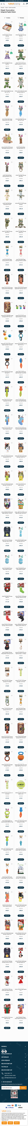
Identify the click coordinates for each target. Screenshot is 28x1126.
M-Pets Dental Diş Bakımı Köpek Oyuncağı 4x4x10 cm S (20, 541)
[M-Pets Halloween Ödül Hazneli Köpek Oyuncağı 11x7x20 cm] (7, 504)
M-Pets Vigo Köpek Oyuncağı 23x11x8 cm (21, 176)
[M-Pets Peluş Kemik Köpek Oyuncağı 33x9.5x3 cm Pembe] (21, 251)
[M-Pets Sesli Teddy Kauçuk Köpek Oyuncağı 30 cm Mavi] (21, 812)
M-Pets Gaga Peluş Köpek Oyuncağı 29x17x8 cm (7, 204)
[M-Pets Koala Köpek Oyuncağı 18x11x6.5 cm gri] (21, 111)
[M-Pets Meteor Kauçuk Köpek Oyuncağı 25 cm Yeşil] (7, 391)
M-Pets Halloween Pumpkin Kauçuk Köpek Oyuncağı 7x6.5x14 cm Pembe (21, 1018)
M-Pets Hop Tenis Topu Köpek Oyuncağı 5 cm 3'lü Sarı (21, 681)
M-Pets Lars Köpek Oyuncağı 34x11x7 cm (7, 232)
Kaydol (23, 1088)
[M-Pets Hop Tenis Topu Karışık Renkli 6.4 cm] (21, 784)
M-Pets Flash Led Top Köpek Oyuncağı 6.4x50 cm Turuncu (7, 962)
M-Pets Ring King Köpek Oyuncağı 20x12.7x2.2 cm (21, 344)
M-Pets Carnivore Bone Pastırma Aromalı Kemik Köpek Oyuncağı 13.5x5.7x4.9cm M (7, 737)
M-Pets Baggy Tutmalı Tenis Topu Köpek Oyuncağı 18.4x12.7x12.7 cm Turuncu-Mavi (21, 765)
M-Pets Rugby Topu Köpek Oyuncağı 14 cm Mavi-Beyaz (21, 878)
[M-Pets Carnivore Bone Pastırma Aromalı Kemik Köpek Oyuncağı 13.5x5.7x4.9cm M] (7, 728)
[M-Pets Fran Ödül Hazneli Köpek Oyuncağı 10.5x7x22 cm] (21, 897)
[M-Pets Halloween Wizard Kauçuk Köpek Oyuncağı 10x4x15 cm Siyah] (21, 616)
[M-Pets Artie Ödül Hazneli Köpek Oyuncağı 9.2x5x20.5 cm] (21, 448)
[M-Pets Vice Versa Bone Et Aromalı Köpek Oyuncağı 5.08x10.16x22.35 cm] (7, 897)
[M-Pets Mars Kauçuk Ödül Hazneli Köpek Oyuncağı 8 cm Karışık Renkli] (7, 335)
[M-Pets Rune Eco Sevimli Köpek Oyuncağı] (21, 195)
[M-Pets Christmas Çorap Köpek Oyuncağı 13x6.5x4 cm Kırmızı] (7, 616)
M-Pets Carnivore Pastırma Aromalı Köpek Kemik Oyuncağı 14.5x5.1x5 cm (21, 288)
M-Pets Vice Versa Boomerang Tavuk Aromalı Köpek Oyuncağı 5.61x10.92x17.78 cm (20, 428)
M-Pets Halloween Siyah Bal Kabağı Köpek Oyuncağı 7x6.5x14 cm (7, 653)
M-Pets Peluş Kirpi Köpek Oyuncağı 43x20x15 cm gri (7, 176)
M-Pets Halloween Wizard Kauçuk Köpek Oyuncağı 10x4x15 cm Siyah (21, 625)
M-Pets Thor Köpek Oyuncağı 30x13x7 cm (21, 232)
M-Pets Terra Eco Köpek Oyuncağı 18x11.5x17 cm (7, 92)
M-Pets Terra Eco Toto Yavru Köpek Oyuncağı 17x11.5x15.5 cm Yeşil (21, 64)
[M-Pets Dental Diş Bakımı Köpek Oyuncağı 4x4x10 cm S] (21, 532)
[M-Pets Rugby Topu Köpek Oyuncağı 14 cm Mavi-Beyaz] (21, 869)
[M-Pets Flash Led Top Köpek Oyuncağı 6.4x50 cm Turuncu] (7, 953)
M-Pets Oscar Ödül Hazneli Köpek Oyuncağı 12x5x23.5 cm (7, 934)
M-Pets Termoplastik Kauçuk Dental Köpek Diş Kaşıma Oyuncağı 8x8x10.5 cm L (21, 569)
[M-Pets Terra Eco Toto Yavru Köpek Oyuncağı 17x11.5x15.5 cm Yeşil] (21, 55)
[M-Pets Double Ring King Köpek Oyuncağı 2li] (7, 363)
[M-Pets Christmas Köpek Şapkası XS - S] (21, 981)
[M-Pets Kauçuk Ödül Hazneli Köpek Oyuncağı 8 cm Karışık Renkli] (21, 307)
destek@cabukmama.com (10, 1077)
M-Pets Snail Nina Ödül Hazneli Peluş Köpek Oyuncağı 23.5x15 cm (7, 148)
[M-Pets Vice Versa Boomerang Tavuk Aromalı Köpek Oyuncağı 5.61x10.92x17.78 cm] (21, 419)
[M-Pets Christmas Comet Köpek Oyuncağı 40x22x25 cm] (21, 953)
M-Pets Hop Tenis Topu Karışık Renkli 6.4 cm (21, 793)
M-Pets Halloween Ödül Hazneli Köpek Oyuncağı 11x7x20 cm (7, 513)
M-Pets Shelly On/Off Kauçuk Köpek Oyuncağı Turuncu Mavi (21, 372)
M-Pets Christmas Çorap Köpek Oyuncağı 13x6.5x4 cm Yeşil (21, 597)
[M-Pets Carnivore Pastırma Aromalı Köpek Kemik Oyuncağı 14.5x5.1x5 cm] (21, 279)
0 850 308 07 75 (8, 1073)
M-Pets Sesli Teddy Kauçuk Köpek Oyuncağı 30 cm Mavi (21, 821)
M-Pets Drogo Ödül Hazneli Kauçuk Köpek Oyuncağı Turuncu (7, 878)
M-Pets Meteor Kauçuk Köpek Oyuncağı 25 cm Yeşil (7, 400)
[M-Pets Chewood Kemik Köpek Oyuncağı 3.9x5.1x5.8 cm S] (21, 728)
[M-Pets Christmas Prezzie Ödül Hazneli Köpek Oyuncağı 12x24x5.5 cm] (21, 925)
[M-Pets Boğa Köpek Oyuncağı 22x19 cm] (21, 26)
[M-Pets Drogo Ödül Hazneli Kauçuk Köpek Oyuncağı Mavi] (21, 840)
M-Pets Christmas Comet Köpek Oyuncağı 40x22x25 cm (20, 962)
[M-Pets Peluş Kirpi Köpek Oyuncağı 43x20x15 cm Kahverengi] (21, 139)
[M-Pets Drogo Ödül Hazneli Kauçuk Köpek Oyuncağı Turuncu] (7, 869)
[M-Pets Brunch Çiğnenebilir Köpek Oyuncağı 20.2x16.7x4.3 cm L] (7, 307)
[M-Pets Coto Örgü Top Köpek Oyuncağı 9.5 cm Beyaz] (7, 672)
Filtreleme (22, 17)
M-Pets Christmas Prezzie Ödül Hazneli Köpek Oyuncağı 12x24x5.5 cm (20, 934)
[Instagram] (5, 1051)
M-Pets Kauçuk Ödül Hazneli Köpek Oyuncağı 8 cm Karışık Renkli (21, 316)
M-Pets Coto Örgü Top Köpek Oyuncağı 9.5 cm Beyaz (7, 681)
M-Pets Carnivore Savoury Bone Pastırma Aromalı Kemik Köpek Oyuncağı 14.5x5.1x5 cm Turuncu (7, 288)
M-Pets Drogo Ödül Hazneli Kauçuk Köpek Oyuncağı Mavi (21, 849)
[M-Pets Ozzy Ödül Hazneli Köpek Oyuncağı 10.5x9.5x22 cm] (7, 476)
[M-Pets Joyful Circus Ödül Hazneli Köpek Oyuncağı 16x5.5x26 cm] (21, 504)
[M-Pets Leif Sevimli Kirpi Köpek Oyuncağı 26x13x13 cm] (7, 700)
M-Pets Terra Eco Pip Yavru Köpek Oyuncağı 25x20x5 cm (21, 92)
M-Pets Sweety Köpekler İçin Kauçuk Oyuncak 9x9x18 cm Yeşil (7, 821)
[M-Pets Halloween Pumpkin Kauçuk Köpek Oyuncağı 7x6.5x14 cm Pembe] (21, 1009)
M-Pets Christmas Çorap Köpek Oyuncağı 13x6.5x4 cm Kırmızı (7, 625)
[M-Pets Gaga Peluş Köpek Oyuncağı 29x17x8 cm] (7, 195)
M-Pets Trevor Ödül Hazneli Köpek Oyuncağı (21, 485)
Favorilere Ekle (12, 22)
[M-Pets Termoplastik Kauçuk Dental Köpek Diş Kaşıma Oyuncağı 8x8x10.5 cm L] (21, 560)
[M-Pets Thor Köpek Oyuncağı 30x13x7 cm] (21, 223)
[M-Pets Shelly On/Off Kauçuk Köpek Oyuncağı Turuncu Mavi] (21, 363)
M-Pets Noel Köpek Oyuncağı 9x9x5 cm (7, 597)
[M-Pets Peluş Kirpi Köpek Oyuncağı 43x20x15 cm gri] (7, 167)
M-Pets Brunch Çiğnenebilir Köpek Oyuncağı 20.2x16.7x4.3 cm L (7, 316)
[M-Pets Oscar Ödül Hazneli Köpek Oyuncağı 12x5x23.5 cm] (7, 925)
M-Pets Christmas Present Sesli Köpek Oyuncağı (7, 1018)
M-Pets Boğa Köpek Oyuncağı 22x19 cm (21, 35)
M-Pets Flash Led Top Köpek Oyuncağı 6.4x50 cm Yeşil (7, 541)
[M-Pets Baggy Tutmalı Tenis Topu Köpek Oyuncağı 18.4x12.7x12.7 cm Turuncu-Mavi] (21, 756)
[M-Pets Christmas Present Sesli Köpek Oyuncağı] (7, 1009)
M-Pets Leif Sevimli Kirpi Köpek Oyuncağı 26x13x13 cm (7, 709)
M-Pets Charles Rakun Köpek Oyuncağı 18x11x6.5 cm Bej (7, 120)
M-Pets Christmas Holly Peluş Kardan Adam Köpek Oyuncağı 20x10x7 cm (7, 990)
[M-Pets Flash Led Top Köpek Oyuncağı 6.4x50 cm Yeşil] (7, 532)
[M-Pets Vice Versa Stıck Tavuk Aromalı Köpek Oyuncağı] (7, 419)
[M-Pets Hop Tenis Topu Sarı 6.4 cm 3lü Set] (7, 784)
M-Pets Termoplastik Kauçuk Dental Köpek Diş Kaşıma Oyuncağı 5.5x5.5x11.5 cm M (7, 569)
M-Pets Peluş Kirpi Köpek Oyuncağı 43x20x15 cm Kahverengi (21, 148)
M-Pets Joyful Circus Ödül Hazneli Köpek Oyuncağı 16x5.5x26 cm (21, 513)
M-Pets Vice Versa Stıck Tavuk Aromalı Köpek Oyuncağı (7, 428)
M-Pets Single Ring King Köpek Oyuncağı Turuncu (7, 765)
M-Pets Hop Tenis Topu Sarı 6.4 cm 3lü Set (7, 793)
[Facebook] (2, 1051)
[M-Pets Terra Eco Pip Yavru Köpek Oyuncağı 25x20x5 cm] (21, 83)
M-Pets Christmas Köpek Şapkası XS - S (21, 990)
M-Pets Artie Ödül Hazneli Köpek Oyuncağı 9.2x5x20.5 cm (21, 457)
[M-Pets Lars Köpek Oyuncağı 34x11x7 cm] (7, 223)
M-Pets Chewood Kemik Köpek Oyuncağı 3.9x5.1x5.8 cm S (21, 737)
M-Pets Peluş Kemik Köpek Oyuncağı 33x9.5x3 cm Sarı (21, 709)
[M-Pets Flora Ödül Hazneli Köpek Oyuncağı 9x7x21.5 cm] (7, 448)
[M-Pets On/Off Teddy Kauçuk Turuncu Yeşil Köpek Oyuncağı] (21, 391)
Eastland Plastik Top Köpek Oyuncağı (7, 35)
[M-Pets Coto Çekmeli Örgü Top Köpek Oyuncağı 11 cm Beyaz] (21, 644)
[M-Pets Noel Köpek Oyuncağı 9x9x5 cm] (7, 588)
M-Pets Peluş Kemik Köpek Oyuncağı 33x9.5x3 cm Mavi (7, 260)
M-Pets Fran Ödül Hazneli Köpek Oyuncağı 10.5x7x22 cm (21, 906)
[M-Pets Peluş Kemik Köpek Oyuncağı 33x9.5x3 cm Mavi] (7, 251)
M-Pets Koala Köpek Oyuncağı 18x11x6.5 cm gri (21, 120)
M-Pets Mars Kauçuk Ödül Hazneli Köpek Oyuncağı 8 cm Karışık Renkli (7, 344)
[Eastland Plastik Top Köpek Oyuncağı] (7, 26)
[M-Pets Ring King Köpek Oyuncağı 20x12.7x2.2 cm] (21, 335)
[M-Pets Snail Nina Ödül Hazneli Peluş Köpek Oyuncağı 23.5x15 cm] (7, 139)
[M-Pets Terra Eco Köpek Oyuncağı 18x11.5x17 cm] (7, 83)
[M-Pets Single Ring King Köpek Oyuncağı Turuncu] (7, 756)
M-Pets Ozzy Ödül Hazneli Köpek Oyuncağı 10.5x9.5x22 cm (7, 485)
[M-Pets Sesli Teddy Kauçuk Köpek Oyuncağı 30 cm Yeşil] (7, 840)
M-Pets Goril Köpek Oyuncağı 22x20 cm (7, 64)
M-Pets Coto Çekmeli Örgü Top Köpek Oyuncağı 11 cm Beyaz (21, 653)
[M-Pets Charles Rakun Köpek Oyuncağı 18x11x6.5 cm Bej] (7, 111)
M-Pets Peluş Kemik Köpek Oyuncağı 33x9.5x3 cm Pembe (21, 260)
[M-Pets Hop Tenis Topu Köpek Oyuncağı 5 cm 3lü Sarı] (21, 672)
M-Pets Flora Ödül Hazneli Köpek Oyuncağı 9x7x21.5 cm (7, 457)
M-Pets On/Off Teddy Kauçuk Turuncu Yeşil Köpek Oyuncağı (21, 400)
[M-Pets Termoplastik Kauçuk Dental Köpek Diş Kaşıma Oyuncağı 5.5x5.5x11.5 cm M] (7, 560)
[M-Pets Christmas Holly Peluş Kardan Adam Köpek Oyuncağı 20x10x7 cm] (7, 981)
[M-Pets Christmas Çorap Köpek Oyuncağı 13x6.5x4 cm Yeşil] (21, 588)
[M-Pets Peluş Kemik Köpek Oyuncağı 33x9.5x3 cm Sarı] (21, 700)
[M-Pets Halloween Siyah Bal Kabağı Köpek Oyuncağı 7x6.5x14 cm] (7, 644)
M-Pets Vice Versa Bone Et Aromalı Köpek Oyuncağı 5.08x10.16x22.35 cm (7, 906)
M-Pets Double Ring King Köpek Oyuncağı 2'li (7, 372)
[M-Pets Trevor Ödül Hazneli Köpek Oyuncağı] (21, 476)
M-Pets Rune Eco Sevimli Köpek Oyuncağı (20, 204)
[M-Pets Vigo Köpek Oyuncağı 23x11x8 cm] (21, 167)
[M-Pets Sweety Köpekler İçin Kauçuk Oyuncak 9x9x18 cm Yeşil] (7, 812)
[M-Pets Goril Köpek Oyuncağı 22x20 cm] (7, 55)
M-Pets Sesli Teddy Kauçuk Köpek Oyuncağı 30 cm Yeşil (7, 849)
